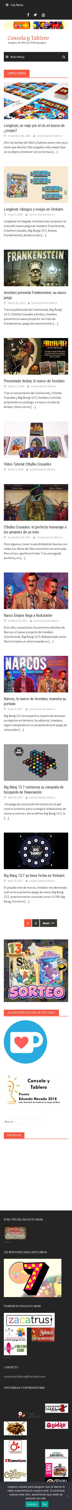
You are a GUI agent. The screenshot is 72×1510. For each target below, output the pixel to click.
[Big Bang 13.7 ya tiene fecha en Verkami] (36, 850)
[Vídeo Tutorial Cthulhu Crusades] (36, 439)
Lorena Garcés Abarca (49, 135)
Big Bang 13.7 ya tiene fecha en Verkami (34, 875)
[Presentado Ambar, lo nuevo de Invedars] (36, 356)
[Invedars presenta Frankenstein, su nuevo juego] (36, 268)
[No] (67, 1496)
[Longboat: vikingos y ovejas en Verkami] (36, 184)
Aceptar (32, 1504)
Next (46, 923)
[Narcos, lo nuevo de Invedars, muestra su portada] (36, 674)
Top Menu (16, 5)
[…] (55, 152)
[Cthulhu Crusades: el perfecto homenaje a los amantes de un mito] (36, 502)
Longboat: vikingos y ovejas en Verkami (33, 209)
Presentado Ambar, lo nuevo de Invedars (34, 381)
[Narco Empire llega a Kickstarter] (36, 590)
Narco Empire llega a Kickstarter (28, 615)
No (45, 1504)
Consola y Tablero (28, 38)
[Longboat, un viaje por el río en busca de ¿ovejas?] (36, 100)
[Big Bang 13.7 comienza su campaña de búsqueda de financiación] (36, 762)
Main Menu (17, 57)
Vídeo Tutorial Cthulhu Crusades (27, 464)
